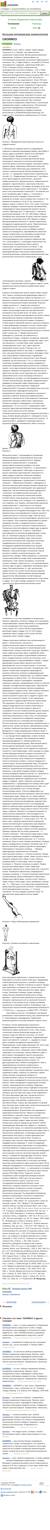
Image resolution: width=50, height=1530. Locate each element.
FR (47, 2)
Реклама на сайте (26, 1484)
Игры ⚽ (36, 28)
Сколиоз (6, 1397)
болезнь (5, 1294)
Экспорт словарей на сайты (9, 1492)
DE (38, 2)
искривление (15, 1294)
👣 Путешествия (6, 1488)
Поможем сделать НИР (22, 1289)
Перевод (17, 44)
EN (33, 2)
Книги (13, 28)
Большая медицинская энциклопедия (25, 20)
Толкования (13, 24)
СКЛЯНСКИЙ (11, 1302)
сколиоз (5, 1342)
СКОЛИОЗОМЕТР (39, 1302)
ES (42, 2)
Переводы (36, 24)
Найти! (44, 13)
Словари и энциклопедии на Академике (21, 9)
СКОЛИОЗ (6, 1325)
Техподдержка (15, 1484)
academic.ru (9, 3)
